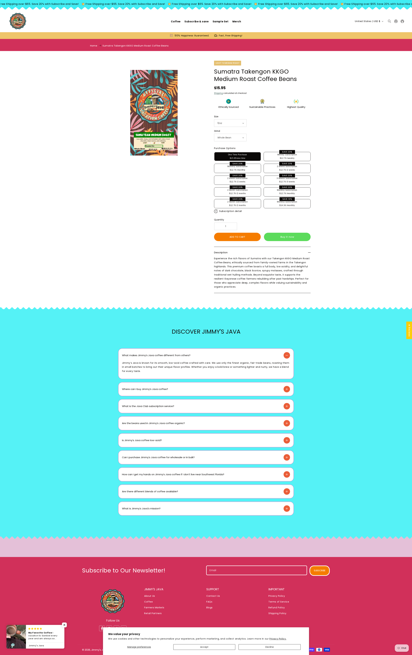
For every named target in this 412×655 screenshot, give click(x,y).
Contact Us (213, 596)
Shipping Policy (277, 613)
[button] (389, 21)
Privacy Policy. (277, 638)
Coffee (148, 602)
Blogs (209, 607)
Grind (217, 131)
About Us (149, 596)
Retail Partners (153, 613)
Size (216, 116)
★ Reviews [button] (409, 330)
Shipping (218, 93)
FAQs (209, 602)
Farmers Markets (154, 607)
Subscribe (320, 570)
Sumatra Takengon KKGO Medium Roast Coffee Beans (136, 45)
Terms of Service (278, 602)
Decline (269, 647)
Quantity (219, 219)
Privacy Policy (276, 596)
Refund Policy (276, 607)
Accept (204, 647)
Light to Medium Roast (227, 63)
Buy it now (287, 237)
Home (93, 45)
